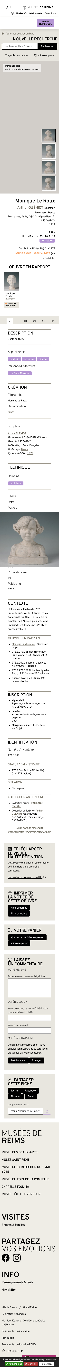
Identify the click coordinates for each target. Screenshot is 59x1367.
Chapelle (15, 1187)
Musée (45, 23)
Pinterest (16, 1096)
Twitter (15, 1090)
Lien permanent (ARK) (18, 1104)
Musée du (25, 1179)
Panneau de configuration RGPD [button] (19, 1344)
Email (31, 1096)
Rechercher (47, 46)
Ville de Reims (9, 1307)
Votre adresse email (18, 1025)
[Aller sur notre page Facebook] (6, 1258)
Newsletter (9, 1290)
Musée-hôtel (21, 1194)
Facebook (30, 1090)
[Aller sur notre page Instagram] (17, 1258)
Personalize (47, 1364)
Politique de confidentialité (16, 1331)
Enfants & (13, 1225)
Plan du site (8, 1338)
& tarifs (17, 1282)
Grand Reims (30, 1307)
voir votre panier (46, 55)
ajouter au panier (18, 55)
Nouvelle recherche (35, 39)
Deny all (31, 1363)
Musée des (19, 1152)
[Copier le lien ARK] (47, 1111)
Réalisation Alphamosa (14, 1314)
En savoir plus (50, 13)
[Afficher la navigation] (8, 7)
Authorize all (15, 1363)
